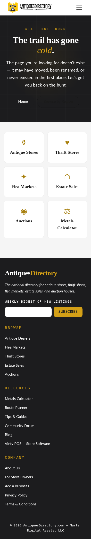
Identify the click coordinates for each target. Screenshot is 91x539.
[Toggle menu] (79, 8)
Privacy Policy (16, 495)
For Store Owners (19, 477)
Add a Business (17, 486)
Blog (8, 435)
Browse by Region (58, 101)
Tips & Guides (16, 417)
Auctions (12, 374)
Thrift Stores (15, 356)
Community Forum (19, 426)
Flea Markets (15, 347)
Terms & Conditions (20, 504)
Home (23, 101)
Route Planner (16, 408)
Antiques (31, 273)
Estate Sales (14, 365)
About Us (12, 468)
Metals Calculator (19, 399)
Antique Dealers (17, 338)
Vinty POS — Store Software (27, 444)
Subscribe (68, 311)
